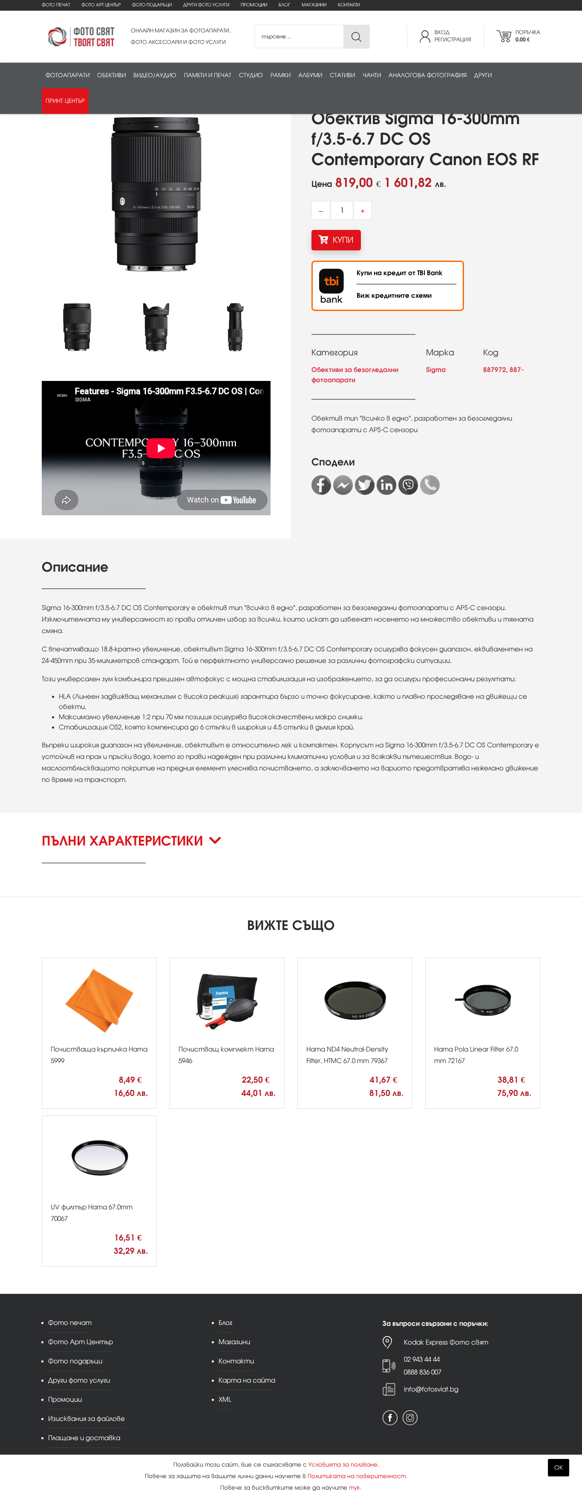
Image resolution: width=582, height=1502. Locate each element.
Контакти (349, 5)
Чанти (372, 75)
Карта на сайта (247, 1380)
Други (483, 75)
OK (558, 1467)
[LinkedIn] (386, 485)
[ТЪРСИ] (356, 37)
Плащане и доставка (84, 1437)
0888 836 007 (422, 1372)
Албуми (310, 75)
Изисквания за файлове (86, 1418)
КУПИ (342, 239)
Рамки (281, 75)
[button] (291, 848)
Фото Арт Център (101, 5)
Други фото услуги (206, 5)
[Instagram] (410, 1417)
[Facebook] (321, 485)
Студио (251, 75)
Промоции (254, 5)
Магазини (314, 5)
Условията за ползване (342, 1464)
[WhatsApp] (430, 485)
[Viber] (408, 485)
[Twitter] (365, 485)
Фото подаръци (152, 5)
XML (225, 1399)
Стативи (342, 75)
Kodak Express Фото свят (446, 1342)
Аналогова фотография (428, 75)
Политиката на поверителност (357, 1476)
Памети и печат (207, 75)
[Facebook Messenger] (343, 485)
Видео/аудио (154, 75)
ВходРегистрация (453, 36)
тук (354, 1488)
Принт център (65, 101)
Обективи (111, 75)
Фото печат (56, 5)
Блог (284, 5)
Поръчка (528, 36)
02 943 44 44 (422, 1359)
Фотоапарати (67, 75)
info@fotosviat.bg (431, 1389)
